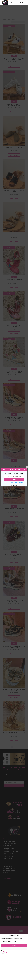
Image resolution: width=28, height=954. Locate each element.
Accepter (14, 945)
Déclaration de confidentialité (17, 952)
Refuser (14, 948)
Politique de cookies (8, 952)
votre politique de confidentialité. (17, 482)
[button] (26, 935)
